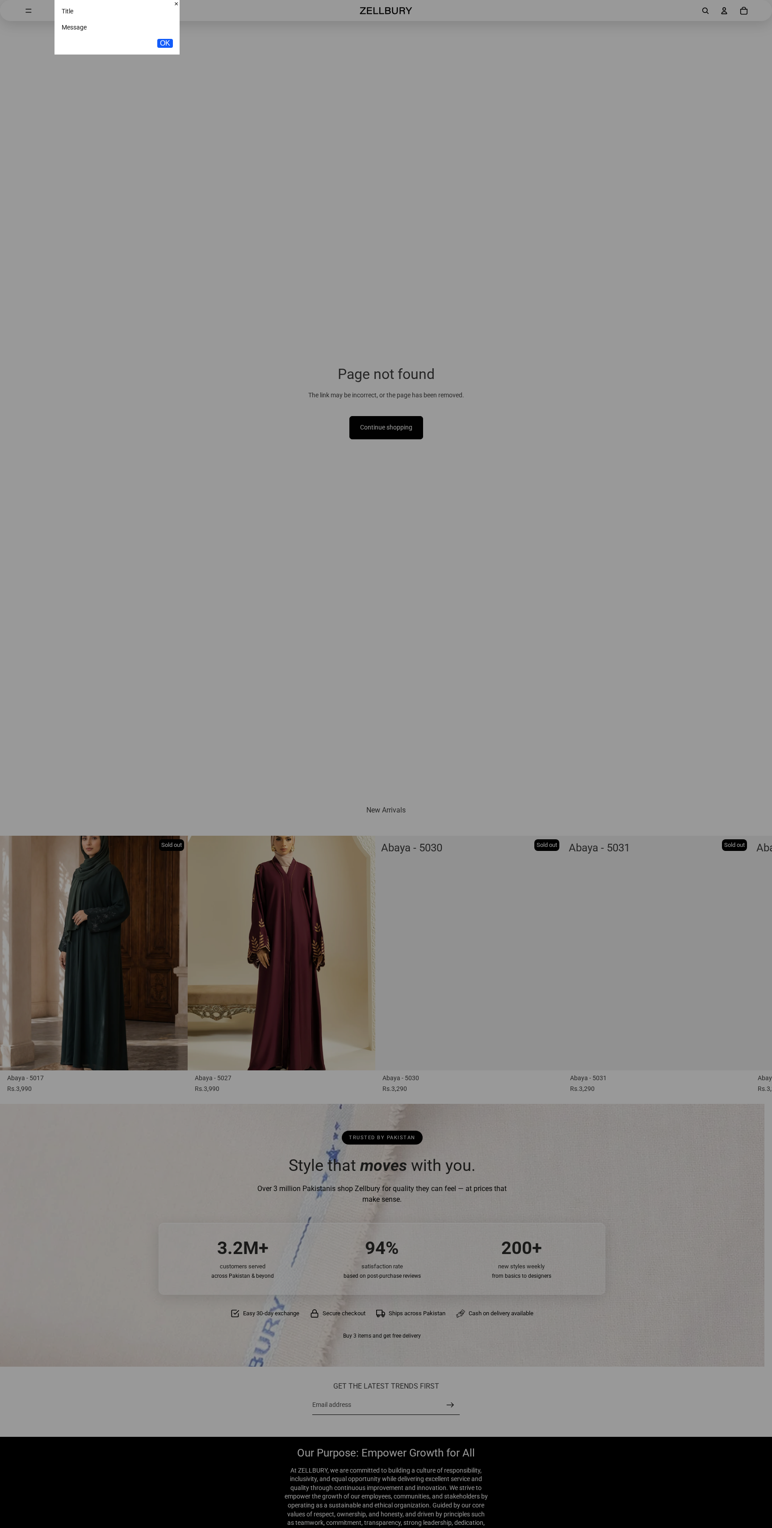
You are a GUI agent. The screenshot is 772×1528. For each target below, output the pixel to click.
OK (165, 101)
